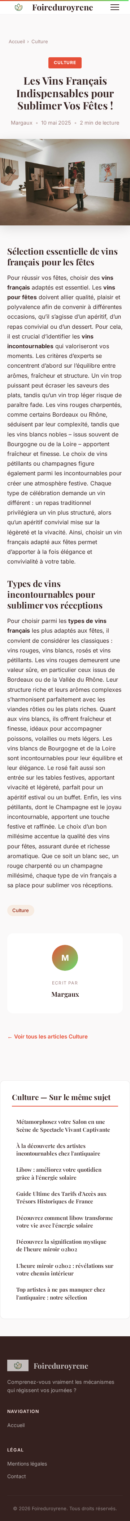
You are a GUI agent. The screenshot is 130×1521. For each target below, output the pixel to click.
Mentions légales (27, 1464)
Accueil (17, 41)
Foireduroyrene (62, 7)
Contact (16, 1476)
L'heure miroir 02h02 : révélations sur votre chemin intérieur (64, 1269)
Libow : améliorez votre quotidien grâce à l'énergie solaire (58, 1173)
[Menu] (115, 7)
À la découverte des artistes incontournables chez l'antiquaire (58, 1149)
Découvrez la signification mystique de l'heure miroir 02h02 (61, 1245)
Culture (39, 41)
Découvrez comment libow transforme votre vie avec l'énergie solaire (64, 1221)
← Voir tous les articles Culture (47, 1036)
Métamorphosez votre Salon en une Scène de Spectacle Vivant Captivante (63, 1125)
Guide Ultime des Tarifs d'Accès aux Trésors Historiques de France (61, 1197)
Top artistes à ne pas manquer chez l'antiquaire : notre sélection (60, 1293)
